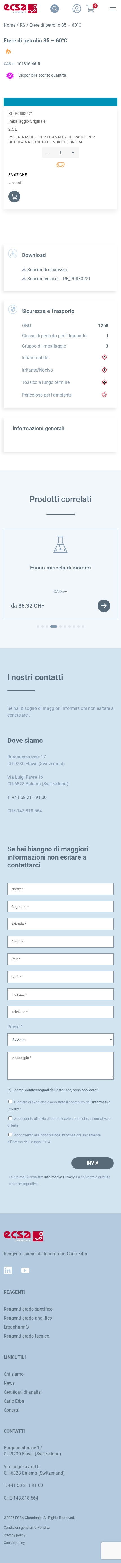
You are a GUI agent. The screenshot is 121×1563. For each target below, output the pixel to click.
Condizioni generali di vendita (27, 1527)
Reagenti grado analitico (28, 1318)
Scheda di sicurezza (46, 269)
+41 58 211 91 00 (29, 797)
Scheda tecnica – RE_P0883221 (58, 278)
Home (9, 25)
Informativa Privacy (59, 1177)
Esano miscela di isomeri (60, 568)
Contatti (11, 1410)
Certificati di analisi (23, 1392)
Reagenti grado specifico (28, 1309)
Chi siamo (14, 1374)
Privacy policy (14, 1535)
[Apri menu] (112, 8)
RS (22, 25)
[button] (38, 626)
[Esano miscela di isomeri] (60, 539)
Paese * (15, 1026)
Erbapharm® (16, 1327)
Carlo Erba (14, 1401)
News (9, 1383)
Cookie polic (13, 1543)
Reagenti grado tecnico (26, 1336)
